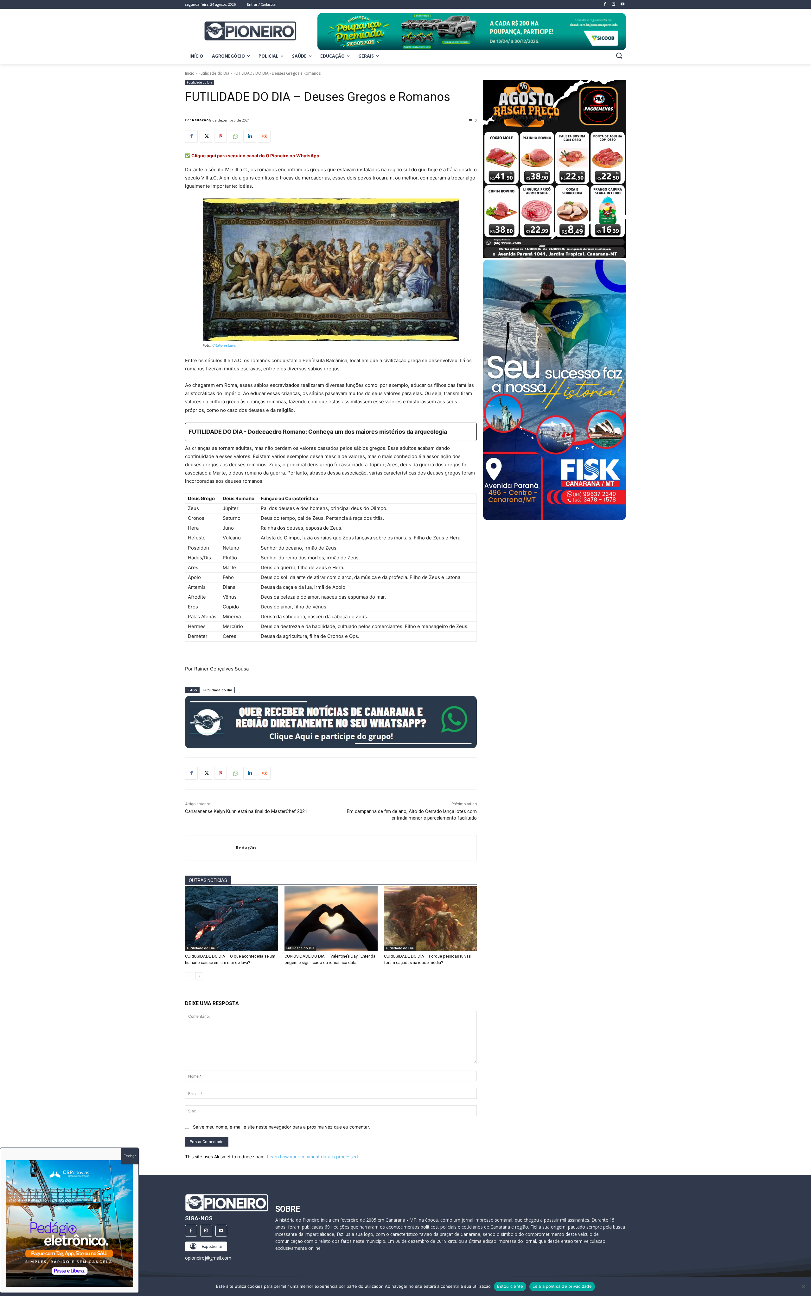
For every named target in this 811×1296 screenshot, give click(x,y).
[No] (803, 1286)
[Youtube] (221, 1231)
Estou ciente (510, 1286)
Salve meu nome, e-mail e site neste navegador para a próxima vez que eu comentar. (281, 1126)
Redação (200, 119)
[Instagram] (206, 1231)
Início (190, 73)
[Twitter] (206, 136)
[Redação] (210, 847)
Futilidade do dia (217, 690)
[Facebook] (191, 136)
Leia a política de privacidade (562, 1286)
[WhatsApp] (235, 136)
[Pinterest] (220, 136)
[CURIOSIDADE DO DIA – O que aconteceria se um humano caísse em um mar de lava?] (231, 918)
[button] (619, 55)
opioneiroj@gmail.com (208, 1258)
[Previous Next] (69, 1223)
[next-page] (199, 976)
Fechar (130, 1156)
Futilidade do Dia (214, 73)
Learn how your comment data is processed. (313, 1156)
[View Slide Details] (471, 31)
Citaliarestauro (224, 345)
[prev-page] (189, 976)
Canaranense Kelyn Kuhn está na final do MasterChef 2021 (246, 811)
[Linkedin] (249, 136)
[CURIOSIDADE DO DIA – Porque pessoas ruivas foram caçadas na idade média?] (430, 918)
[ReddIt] (264, 136)
